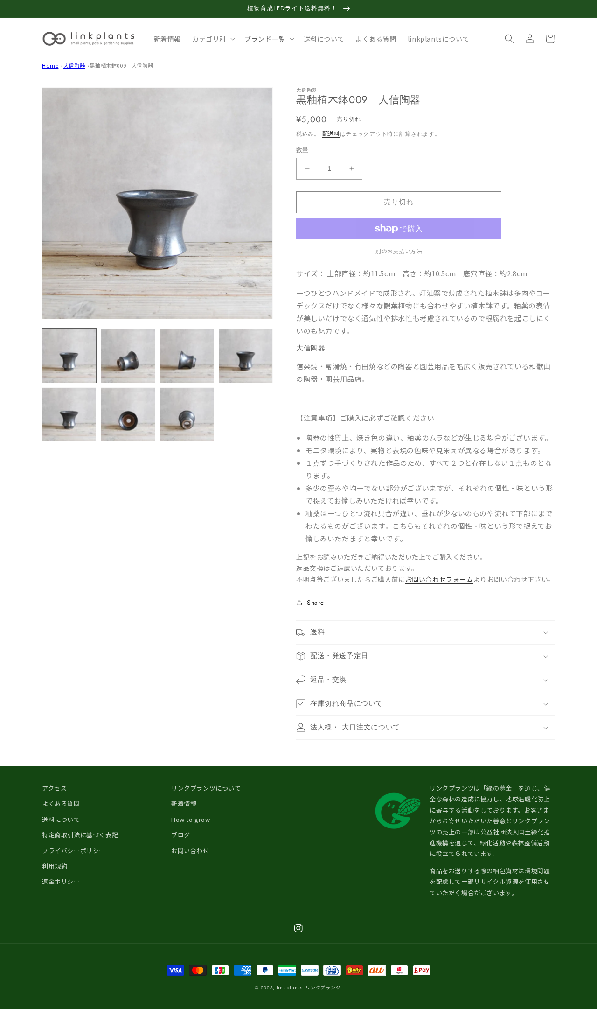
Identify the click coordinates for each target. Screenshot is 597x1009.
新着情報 (183, 803)
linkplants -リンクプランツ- (309, 987)
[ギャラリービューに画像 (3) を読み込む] (187, 356)
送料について (61, 819)
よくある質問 (61, 803)
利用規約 (54, 866)
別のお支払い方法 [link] (398, 251)
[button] (213, 39)
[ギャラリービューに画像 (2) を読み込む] (128, 356)
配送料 (331, 133)
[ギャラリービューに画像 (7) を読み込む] (187, 415)
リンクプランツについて (206, 788)
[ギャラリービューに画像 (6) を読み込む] (128, 415)
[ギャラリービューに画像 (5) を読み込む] (69, 415)
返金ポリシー (61, 881)
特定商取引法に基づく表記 (80, 834)
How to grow (190, 819)
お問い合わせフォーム (439, 579)
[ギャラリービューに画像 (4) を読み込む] (246, 356)
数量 (302, 150)
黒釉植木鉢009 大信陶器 (121, 65)
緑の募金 (499, 788)
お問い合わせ (190, 850)
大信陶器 (74, 65)
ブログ (180, 834)
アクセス (54, 788)
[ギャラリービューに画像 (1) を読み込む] (69, 356)
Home (50, 65)
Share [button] (315, 602)
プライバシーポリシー (73, 850)
